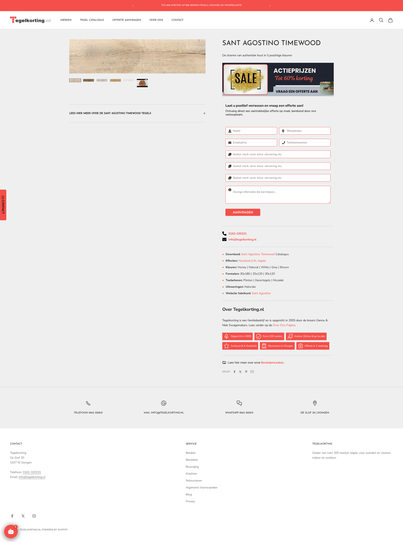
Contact (177, 20)
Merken (66, 20)
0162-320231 (238, 234)
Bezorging (192, 467)
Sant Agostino (261, 293)
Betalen (191, 453)
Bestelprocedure (272, 363)
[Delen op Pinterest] (246, 371)
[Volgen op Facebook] (12, 516)
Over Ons (156, 20)
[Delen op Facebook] (234, 371)
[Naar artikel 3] (102, 80)
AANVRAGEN (243, 212)
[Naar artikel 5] (129, 80)
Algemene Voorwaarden (201, 488)
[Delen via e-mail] (252, 371)
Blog (189, 494)
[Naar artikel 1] (75, 80)
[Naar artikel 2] (88, 80)
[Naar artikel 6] (142, 83)
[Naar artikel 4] (115, 80)
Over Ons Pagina (284, 325)
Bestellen (192, 460)
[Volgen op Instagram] (34, 516)
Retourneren (194, 481)
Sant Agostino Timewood (258, 254)
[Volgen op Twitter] (23, 516)
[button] (11, 531)
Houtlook (244, 261)
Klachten (191, 474)
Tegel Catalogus (92, 20)
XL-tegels (259, 261)
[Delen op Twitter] (240, 371)
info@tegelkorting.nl (242, 239)
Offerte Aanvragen (126, 20)
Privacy (190, 501)
